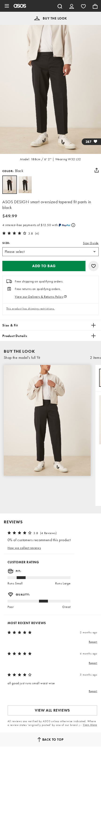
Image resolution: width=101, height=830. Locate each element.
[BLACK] (25, 185)
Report (93, 642)
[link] (9, 185)
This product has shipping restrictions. (30, 308)
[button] (50, 18)
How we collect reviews (24, 548)
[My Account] (72, 6)
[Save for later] (93, 266)
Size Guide (91, 243)
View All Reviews (52, 710)
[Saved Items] (83, 6)
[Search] (60, 6)
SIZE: (6, 243)
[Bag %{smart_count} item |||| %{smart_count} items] (95, 6)
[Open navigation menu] (7, 6)
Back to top (53, 739)
